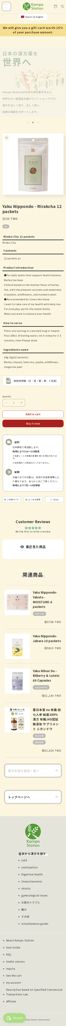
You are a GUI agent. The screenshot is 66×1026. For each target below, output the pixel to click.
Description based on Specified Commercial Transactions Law (34, 992)
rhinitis (26, 888)
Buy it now (33, 423)
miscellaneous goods (34, 923)
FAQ (8, 954)
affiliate (11, 1001)
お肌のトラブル (30, 902)
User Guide (13, 947)
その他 (25, 916)
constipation (29, 867)
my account (13, 982)
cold (24, 860)
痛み (24, 909)
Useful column (15, 961)
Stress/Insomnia (31, 881)
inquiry (10, 968)
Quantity (6, 396)
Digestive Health (32, 874)
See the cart (14, 975)
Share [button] (56, 499)
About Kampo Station (20, 940)
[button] (6, 6)
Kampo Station (31, 1019)
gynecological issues (34, 895)
